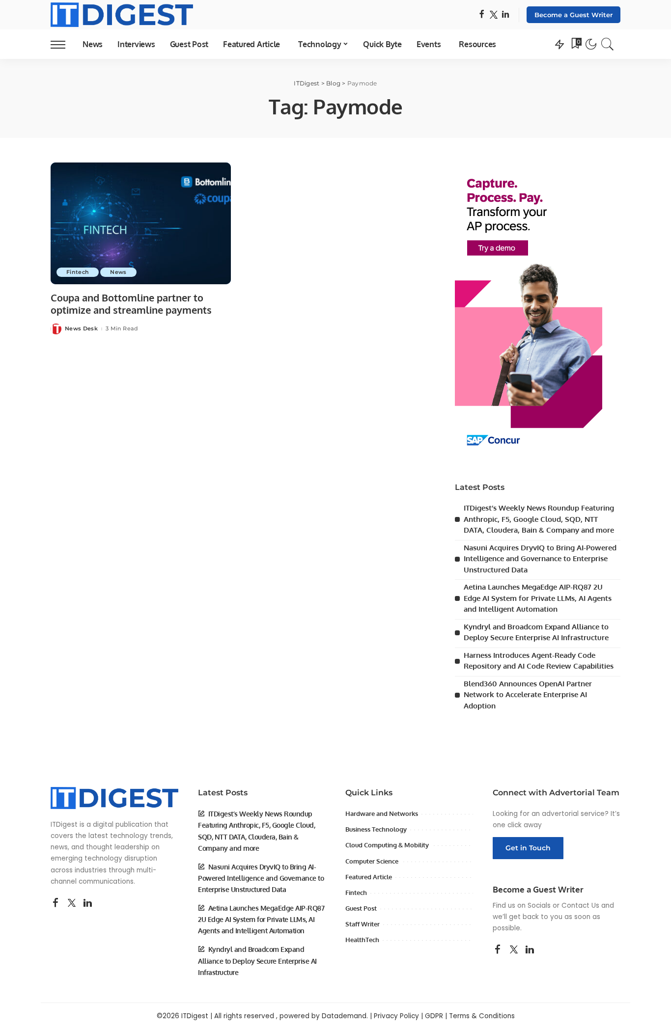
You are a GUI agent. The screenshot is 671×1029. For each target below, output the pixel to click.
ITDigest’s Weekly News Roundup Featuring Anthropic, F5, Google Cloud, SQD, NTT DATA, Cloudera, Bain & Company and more (539, 519)
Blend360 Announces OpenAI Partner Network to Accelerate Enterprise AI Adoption (528, 694)
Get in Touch (528, 847)
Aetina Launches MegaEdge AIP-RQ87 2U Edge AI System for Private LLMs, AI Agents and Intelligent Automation (538, 598)
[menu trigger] (63, 44)
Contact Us (580, 905)
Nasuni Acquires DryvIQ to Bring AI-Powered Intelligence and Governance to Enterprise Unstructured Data (540, 558)
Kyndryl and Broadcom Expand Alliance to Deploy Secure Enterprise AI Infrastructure (257, 960)
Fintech (77, 272)
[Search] (607, 44)
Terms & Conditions (482, 1016)
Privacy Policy (396, 1016)
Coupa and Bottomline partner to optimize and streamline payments (131, 303)
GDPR (434, 1016)
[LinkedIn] (505, 15)
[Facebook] (481, 15)
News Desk (81, 328)
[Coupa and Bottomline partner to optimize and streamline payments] (141, 223)
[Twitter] (494, 15)
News (118, 272)
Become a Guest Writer (573, 15)
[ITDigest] (122, 14)
